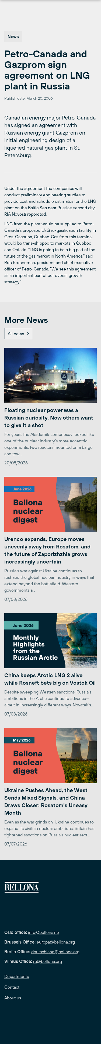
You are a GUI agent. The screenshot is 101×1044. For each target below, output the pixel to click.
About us (12, 997)
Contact (11, 987)
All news (16, 333)
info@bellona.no (43, 932)
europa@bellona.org (56, 942)
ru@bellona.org (47, 961)
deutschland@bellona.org (55, 951)
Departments (16, 976)
